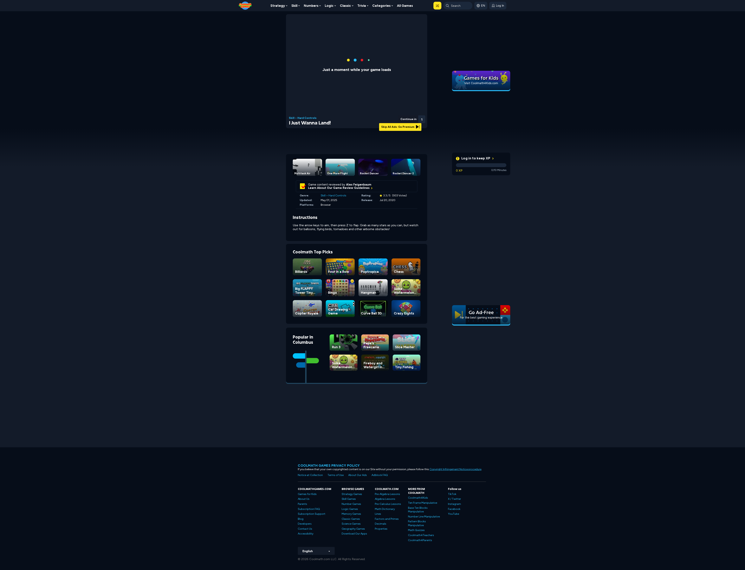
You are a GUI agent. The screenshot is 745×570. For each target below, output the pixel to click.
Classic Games (351, 519)
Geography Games (353, 528)
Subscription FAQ (309, 509)
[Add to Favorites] (401, 117)
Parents (302, 504)
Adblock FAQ (380, 475)
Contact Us (305, 528)
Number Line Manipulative (424, 516)
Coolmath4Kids (418, 497)
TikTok (452, 494)
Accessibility (305, 533)
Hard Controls (306, 118)
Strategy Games (352, 494)
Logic (329, 6)
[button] (437, 6)
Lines (378, 514)
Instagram (454, 504)
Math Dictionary (385, 509)
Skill (294, 6)
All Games (405, 6)
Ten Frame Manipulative (422, 502)
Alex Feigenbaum (358, 184)
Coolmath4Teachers (421, 535)
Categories (381, 6)
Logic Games (350, 509)
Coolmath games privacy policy (329, 465)
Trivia (361, 6)
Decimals (380, 523)
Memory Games (351, 514)
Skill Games (349, 499)
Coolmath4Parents (420, 540)
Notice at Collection (310, 475)
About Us (303, 499)
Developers (305, 523)
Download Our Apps (354, 533)
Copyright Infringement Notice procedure (455, 469)
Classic (345, 6)
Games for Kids (307, 494)
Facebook (454, 509)
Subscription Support (311, 514)
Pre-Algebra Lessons (387, 494)
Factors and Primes (387, 519)
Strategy (277, 6)
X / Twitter (454, 499)
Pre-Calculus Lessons (388, 504)
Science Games (351, 523)
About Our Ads (357, 475)
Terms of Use (335, 475)
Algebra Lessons (385, 499)
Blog (300, 519)
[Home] (245, 5)
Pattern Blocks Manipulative (417, 523)
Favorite (401, 124)
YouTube (453, 514)
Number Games (351, 504)
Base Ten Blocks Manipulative (418, 509)
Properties (381, 528)
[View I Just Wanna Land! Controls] (411, 118)
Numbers (311, 6)
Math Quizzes (416, 530)
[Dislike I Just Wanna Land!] (391, 118)
